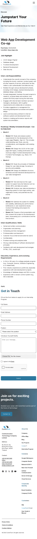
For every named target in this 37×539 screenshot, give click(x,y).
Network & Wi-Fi (26, 464)
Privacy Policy (6, 521)
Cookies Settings (7, 528)
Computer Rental (27, 461)
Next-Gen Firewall (27, 467)
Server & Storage (27, 476)
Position (3, 328)
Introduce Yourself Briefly (9, 336)
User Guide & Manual (26, 512)
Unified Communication (26, 471)
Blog (23, 439)
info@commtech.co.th (8, 465)
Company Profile (27, 493)
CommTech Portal (27, 508)
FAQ (23, 505)
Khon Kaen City (13, 50)
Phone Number (6, 320)
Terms (12, 361)
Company (24, 433)
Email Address (5, 312)
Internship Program (27, 449)
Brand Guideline (26, 490)
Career (24, 446)
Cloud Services (26, 479)
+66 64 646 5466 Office (7, 459)
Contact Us (6, 414)
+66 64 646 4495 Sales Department (7, 463)
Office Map (25, 436)
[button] (33, 3)
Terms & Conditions (7, 525)
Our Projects (25, 442)
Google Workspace (27, 458)
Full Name (4, 304)
